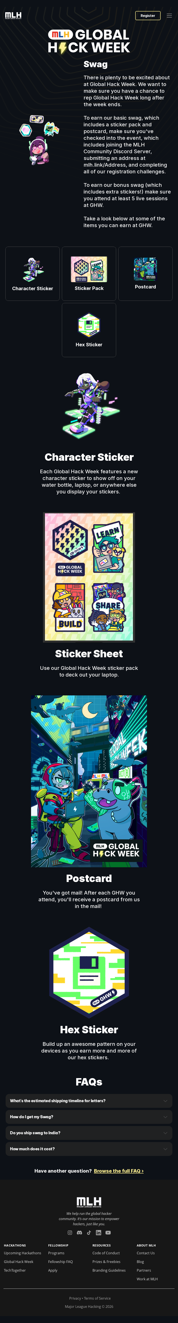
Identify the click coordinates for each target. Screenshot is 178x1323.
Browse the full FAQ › (119, 1171)
